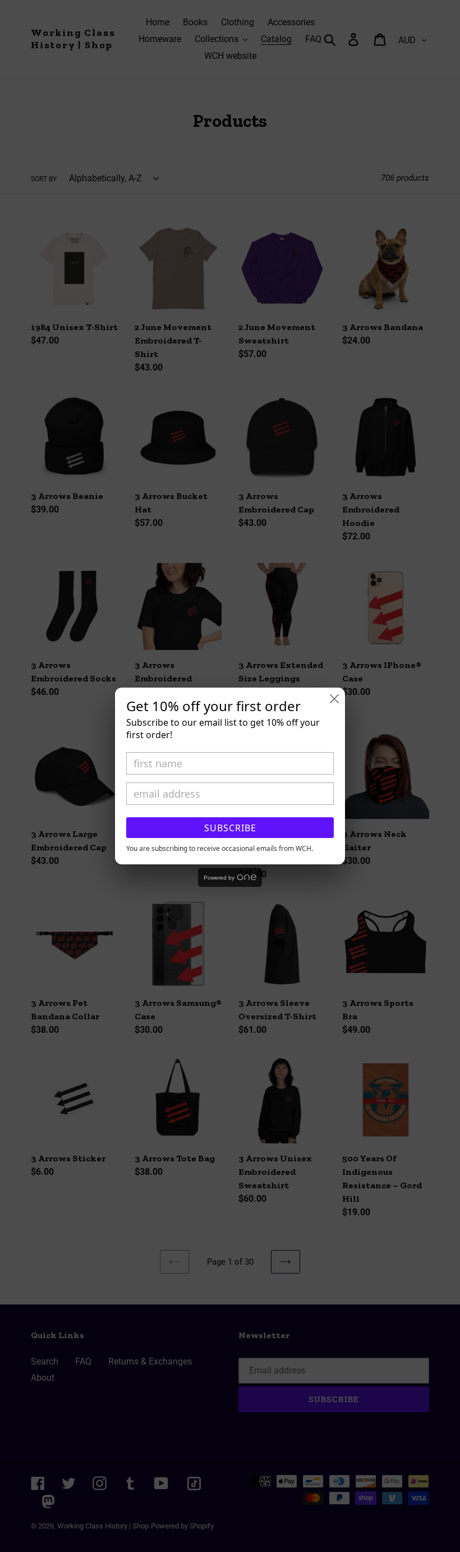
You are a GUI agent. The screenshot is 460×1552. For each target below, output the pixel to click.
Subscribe (230, 828)
